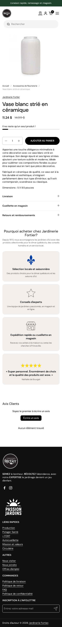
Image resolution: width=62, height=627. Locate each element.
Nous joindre (9, 564)
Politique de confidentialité (17, 593)
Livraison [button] (7, 196)
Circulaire (7, 548)
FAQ (4, 589)
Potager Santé (10, 532)
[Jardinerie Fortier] (6, 13)
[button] (6, 141)
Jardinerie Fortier (11, 97)
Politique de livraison (14, 581)
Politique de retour (13, 585)
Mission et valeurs (12, 544)
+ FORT (6, 536)
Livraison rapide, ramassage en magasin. (31, 3)
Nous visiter (9, 560)
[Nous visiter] (40, 13)
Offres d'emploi (10, 569)
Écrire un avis (31, 418)
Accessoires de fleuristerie (25, 86)
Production (8, 527)
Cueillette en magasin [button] (15, 205)
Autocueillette (10, 540)
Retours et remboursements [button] (18, 215)
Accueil (5, 86)
